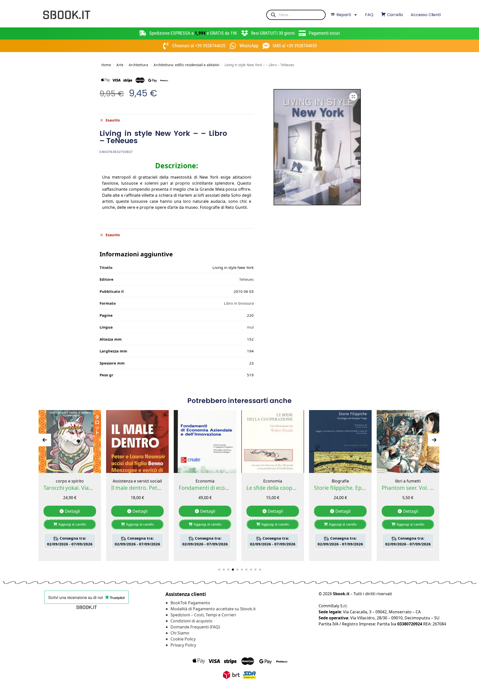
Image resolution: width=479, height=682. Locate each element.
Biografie (340, 481)
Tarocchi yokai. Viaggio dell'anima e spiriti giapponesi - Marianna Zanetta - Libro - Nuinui (69, 487)
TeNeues (246, 279)
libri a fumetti (408, 481)
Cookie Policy (183, 639)
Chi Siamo (179, 633)
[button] (353, 97)
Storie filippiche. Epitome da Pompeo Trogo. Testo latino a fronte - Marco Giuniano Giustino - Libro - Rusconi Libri (340, 487)
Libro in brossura (239, 303)
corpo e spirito (70, 481)
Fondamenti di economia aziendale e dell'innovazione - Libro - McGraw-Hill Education (205, 487)
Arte (119, 65)
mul (250, 327)
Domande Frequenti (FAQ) (195, 627)
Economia (205, 481)
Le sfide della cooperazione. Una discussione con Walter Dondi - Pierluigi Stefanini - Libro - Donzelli (272, 487)
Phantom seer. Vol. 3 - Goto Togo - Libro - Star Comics (408, 487)
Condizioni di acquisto (191, 621)
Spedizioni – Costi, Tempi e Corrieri (203, 615)
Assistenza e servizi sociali (137, 481)
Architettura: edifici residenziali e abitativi (186, 65)
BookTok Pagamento (190, 603)
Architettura (138, 65)
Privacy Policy (183, 645)
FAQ (369, 15)
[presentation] (44, 440)
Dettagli (72, 511)
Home (106, 65)
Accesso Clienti (426, 15)
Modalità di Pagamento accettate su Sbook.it (213, 609)
